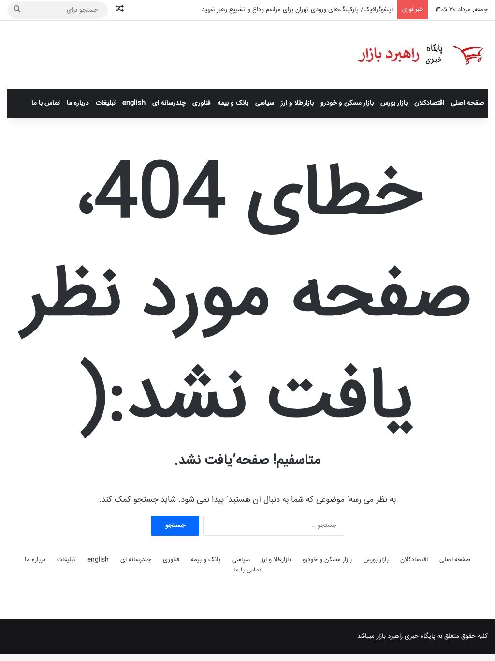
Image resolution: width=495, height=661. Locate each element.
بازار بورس (394, 103)
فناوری (201, 103)
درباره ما (78, 103)
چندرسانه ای (169, 103)
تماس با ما (45, 103)
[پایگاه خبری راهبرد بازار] (420, 54)
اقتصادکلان (429, 103)
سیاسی (264, 103)
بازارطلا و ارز (297, 103)
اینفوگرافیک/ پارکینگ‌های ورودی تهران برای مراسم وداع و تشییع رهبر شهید (297, 10)
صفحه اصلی (467, 103)
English (134, 103)
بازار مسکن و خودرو (347, 103)
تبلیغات (106, 103)
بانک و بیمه (233, 103)
